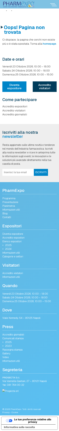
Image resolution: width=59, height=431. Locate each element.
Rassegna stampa (12, 349)
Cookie (14, 412)
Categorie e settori (12, 256)
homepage (49, 43)
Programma (8, 198)
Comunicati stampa (13, 338)
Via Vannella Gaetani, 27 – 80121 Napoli (24, 381)
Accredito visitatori (44, 86)
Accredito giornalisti (14, 114)
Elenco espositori (12, 241)
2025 (8, 245)
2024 (8, 249)
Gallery (6, 353)
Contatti (6, 217)
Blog (5, 213)
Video (5, 357)
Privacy (6, 412)
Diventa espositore (14, 86)
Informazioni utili (11, 209)
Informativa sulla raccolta (19, 427)
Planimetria (8, 206)
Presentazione (10, 202)
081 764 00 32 (15, 385)
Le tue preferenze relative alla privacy (32, 420)
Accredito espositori (14, 106)
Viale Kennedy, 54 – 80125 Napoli (21, 318)
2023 (8, 346)
